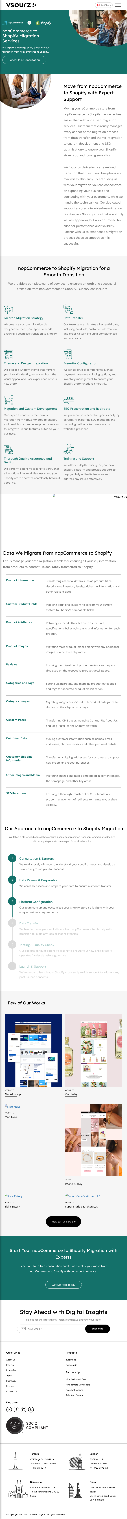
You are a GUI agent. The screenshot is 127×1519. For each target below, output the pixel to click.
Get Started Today (63, 1285)
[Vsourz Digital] (21, 5)
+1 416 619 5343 (38, 1467)
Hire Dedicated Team (76, 1379)
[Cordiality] (93, 1050)
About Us (10, 1359)
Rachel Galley (73, 1184)
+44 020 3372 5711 (99, 1467)
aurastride (71, 1359)
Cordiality (71, 1094)
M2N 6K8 (43, 1463)
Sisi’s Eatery (12, 1206)
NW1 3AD (102, 1463)
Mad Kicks (11, 1117)
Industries (11, 1370)
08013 (55, 1491)
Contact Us (11, 1391)
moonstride (71, 1365)
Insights (10, 1365)
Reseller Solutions (74, 1390)
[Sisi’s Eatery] (33, 1196)
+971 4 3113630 (97, 1500)
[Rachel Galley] (93, 1140)
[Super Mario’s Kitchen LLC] (93, 1196)
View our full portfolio (63, 1221)
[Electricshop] (33, 1050)
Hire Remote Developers (78, 1384)
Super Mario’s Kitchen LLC (81, 1206)
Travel (9, 1375)
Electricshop (13, 1094)
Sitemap (10, 1386)
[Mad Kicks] (33, 1106)
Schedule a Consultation (24, 60)
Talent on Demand (75, 1395)
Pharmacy (11, 1380)
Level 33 (94, 1487)
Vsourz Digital (38, 1514)
